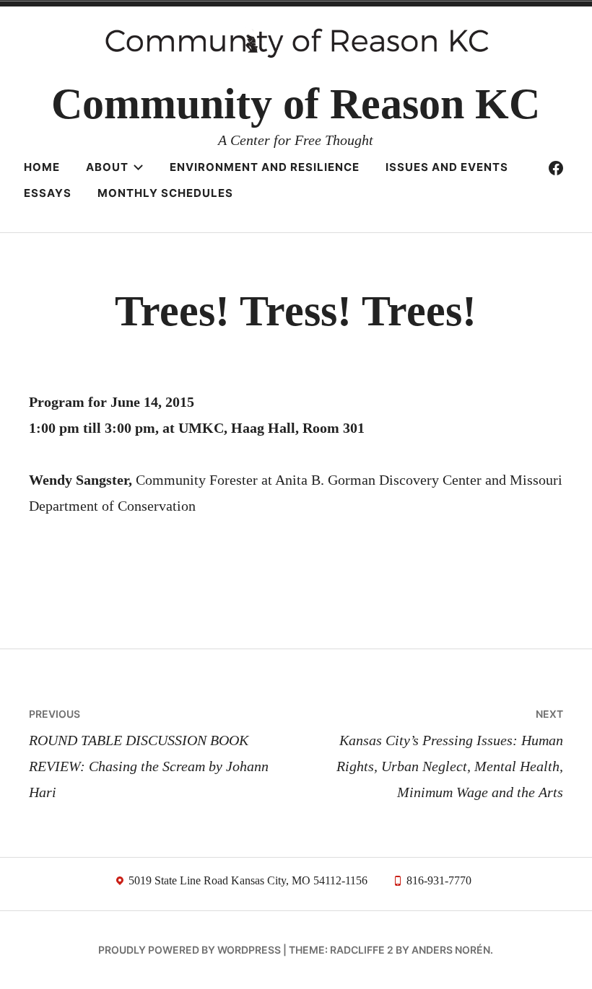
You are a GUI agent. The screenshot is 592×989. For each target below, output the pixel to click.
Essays (47, 193)
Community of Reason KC (295, 104)
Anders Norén (451, 950)
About (107, 167)
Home (42, 167)
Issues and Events (447, 167)
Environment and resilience (265, 167)
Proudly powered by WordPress (189, 950)
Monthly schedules (165, 193)
